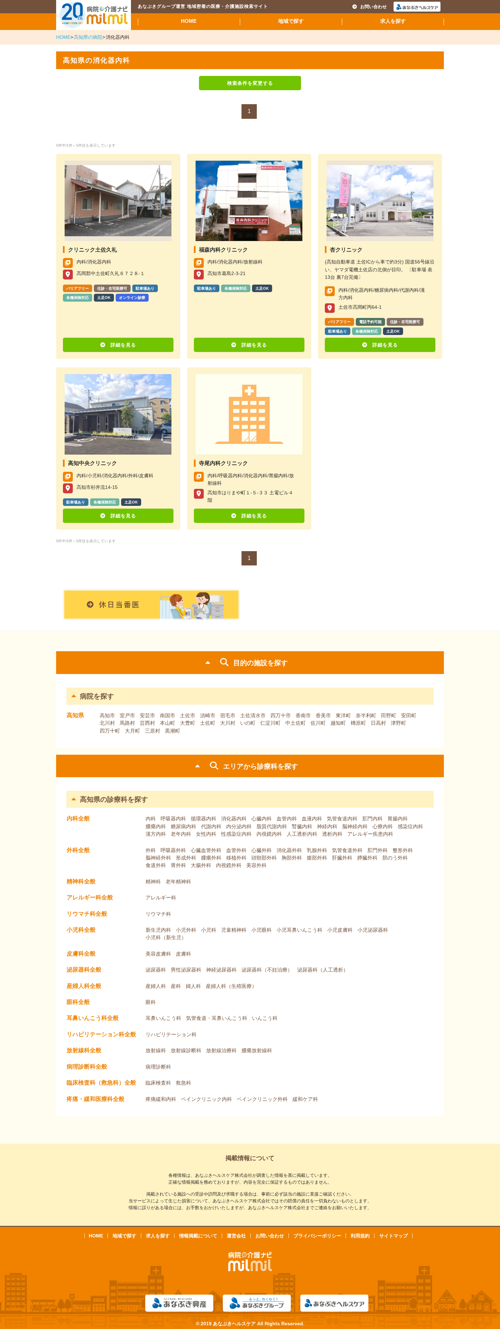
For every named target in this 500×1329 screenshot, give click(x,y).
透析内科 (332, 834)
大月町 (132, 731)
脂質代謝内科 (271, 826)
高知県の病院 (88, 37)
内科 (151, 818)
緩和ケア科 (305, 1099)
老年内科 (181, 834)
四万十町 (110, 731)
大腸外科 (201, 865)
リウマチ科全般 (87, 914)
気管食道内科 (342, 818)
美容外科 (256, 865)
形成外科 (186, 858)
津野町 (398, 723)
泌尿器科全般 (84, 969)
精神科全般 (81, 881)
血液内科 (312, 818)
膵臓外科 (367, 858)
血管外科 (236, 850)
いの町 (247, 723)
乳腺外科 (317, 850)
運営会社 (236, 1235)
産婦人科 (156, 986)
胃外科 (178, 865)
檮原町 (358, 723)
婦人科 (193, 986)
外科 (151, 850)
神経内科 (327, 826)
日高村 (378, 723)
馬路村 (127, 723)
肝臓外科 (342, 858)
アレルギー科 (161, 897)
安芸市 (147, 715)
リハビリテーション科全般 (101, 1034)
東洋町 (343, 715)
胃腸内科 (397, 818)
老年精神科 (178, 881)
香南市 (303, 715)
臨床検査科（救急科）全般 (101, 1082)
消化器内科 (234, 818)
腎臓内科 (302, 826)
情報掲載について (198, 1235)
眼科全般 (78, 1002)
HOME (189, 21)
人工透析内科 (302, 834)
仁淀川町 (270, 723)
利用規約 (360, 1235)
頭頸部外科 (264, 858)
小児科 (208, 930)
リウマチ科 (158, 914)
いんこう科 (265, 1018)
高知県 (75, 715)
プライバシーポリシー (317, 1235)
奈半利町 (366, 715)
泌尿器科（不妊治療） (267, 970)
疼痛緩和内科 (161, 1099)
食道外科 (156, 865)
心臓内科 (261, 818)
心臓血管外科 (206, 850)
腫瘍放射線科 (256, 1050)
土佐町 (207, 723)
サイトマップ (393, 1235)
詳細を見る (123, 345)
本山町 (167, 723)
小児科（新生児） (166, 937)
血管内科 (287, 818)
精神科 (153, 881)
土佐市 (187, 715)
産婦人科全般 (84, 986)
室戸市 (127, 715)
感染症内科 (410, 826)
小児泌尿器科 (372, 930)
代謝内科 (211, 826)
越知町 (338, 723)
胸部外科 (292, 858)
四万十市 (280, 715)
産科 (176, 986)
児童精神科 (234, 930)
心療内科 (382, 826)
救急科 (183, 1083)
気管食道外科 (347, 850)
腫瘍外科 (211, 858)
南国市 (167, 715)
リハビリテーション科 (171, 1034)
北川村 (107, 723)
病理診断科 (158, 1067)
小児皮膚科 (340, 930)
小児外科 (186, 930)
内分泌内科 (239, 826)
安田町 (408, 715)
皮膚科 (183, 954)
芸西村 (147, 723)
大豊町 (187, 723)
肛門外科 (377, 850)
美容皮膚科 (158, 954)
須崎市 (207, 715)
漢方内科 (156, 834)
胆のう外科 (395, 858)
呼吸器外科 (173, 850)
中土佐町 (295, 723)
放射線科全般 (84, 1050)
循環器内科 (203, 818)
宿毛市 (227, 715)
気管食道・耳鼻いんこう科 (216, 1018)
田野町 (388, 715)
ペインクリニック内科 (206, 1099)
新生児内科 (158, 930)
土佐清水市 (253, 715)
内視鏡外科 (228, 865)
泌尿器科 (156, 970)
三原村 (152, 731)
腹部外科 (317, 858)
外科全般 (78, 850)
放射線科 (156, 1050)
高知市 (107, 715)
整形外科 (403, 850)
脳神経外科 (158, 858)
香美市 (323, 715)
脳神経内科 (355, 826)
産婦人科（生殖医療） (231, 986)
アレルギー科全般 (90, 897)
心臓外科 (261, 850)
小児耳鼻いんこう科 (299, 930)
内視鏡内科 (269, 834)
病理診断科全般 (87, 1066)
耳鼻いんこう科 (163, 1018)
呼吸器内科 (173, 818)
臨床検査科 (158, 1083)
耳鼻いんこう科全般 (93, 1018)
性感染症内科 (236, 834)
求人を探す (393, 21)
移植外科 (236, 858)
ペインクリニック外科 (262, 1099)
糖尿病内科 (183, 826)
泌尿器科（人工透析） (322, 970)
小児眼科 (261, 930)
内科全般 (78, 818)
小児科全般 (81, 930)
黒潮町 (172, 731)
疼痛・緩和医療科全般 (95, 1099)
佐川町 (318, 723)
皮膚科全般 (81, 953)
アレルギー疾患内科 (370, 834)
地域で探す (291, 21)
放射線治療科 (221, 1050)
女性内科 (206, 834)
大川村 (227, 723)
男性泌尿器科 (186, 970)
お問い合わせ (373, 6)
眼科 (151, 1002)
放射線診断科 (186, 1050)
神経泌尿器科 (221, 970)
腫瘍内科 (156, 826)
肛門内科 (372, 818)
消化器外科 (289, 850)
